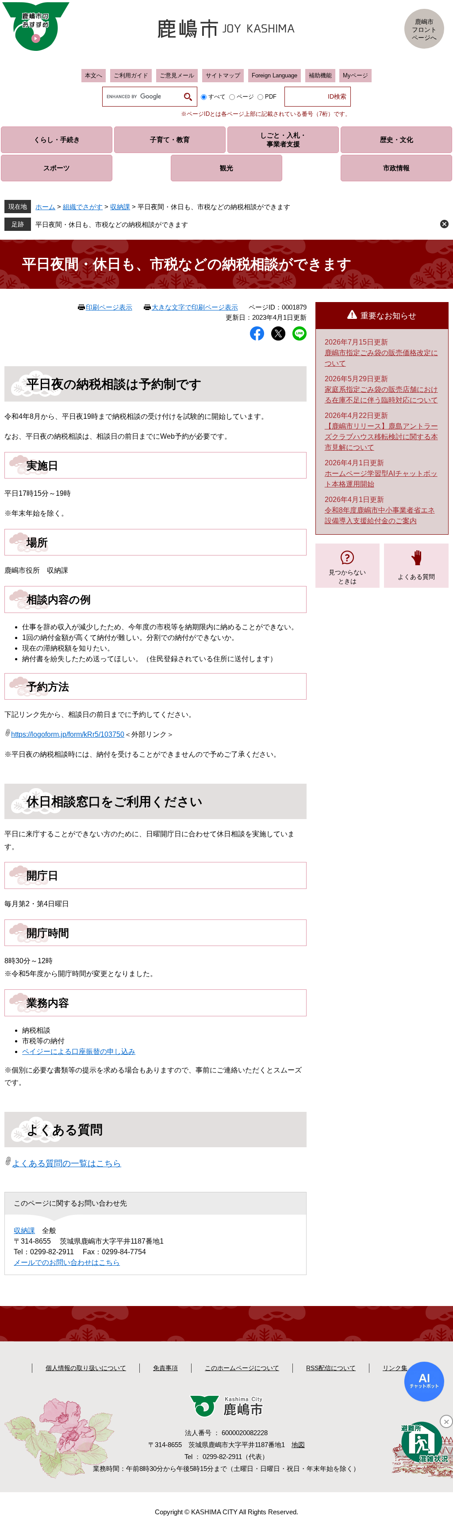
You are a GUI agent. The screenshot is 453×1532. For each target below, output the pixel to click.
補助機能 (320, 75)
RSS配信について (331, 1367)
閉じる (444, 224)
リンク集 (395, 1367)
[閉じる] (446, 1421)
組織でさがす (83, 207)
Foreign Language (274, 75)
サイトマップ (223, 75)
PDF (270, 96)
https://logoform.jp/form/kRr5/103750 (67, 734)
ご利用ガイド (131, 75)
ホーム (45, 207)
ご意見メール (177, 75)
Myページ (355, 75)
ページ (245, 96)
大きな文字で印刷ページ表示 (195, 307)
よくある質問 (416, 576)
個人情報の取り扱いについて (86, 1367)
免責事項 (165, 1367)
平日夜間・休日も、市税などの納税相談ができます (111, 224)
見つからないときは (347, 577)
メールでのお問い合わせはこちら (67, 1262)
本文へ (93, 75)
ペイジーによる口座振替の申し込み (78, 1051)
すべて (217, 96)
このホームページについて (242, 1367)
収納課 (120, 207)
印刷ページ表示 (109, 307)
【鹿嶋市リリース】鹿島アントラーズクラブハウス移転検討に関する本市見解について (381, 436)
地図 (298, 1444)
